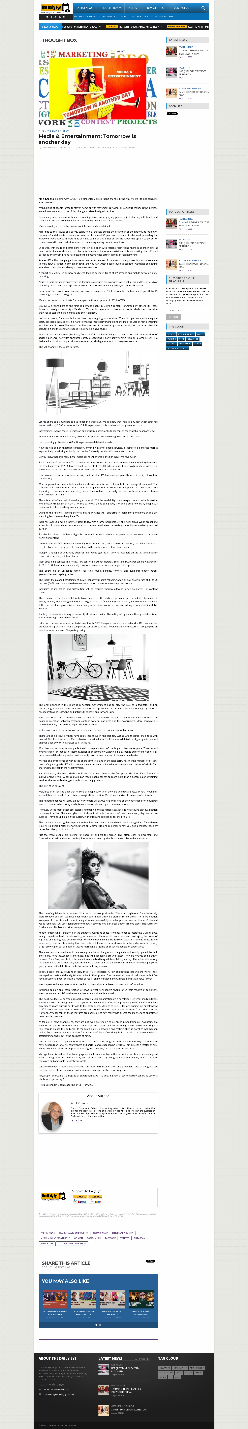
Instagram (139, 1238)
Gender (197, 344)
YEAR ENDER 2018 (197, 1368)
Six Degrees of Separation (71, 1243)
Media (179, 1373)
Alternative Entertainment (162, 27)
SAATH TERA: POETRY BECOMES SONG (190, 26)
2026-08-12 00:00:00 (55, 1318)
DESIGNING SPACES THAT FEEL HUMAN (112, 1313)
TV (170, 1377)
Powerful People (186, 47)
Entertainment (180, 1368)
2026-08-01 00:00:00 (83, 1318)
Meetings (172, 344)
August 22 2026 (185, 98)
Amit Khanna (49, 147)
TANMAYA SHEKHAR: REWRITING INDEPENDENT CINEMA (194, 52)
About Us (148, 16)
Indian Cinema (100, 1232)
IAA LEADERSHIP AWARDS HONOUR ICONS (55, 1313)
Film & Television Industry (73, 1232)
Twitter (124, 1238)
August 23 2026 (185, 57)
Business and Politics (54, 131)
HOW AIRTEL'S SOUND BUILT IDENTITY (84, 1313)
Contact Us (181, 7)
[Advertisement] (98, 175)
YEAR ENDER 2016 (166, 1373)
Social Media (94, 1238)
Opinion (78, 1238)
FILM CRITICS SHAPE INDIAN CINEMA (141, 1313)
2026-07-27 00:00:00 (112, 1318)
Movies (163, 1377)
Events (200, 334)
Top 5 (181, 339)
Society (171, 334)
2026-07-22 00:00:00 (141, 1318)
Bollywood (193, 339)
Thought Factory (186, 334)
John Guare (47, 1243)
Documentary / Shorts (178, 348)
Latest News (85, 7)
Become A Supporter (164, 16)
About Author (98, 1095)
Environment (185, 344)
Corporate (136, 16)
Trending (172, 339)
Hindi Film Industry (122, 1232)
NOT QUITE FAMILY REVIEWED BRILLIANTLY (123, 26)
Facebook (110, 1238)
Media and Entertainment (55, 1238)
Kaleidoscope (97, 27)
